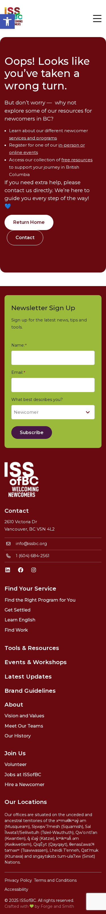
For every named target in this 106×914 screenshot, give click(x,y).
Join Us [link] (15, 753)
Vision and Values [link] (24, 715)
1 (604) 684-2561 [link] (32, 555)
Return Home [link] (29, 222)
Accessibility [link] (16, 889)
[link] (7, 21)
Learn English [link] (20, 620)
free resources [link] (76, 159)
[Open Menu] (97, 18)
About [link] (14, 704)
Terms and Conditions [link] (55, 880)
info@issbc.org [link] (31, 543)
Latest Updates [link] (28, 676)
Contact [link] (25, 237)
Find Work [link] (16, 630)
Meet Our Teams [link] (24, 726)
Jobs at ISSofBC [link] (23, 774)
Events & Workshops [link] (36, 662)
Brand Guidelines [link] (30, 690)
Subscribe (32, 432)
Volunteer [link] (16, 764)
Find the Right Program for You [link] (40, 600)
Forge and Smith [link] (57, 906)
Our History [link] (18, 736)
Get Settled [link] (18, 610)
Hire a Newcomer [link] (24, 784)
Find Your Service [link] (30, 588)
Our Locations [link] (26, 802)
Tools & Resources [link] (32, 648)
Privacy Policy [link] (18, 880)
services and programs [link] (33, 138)
